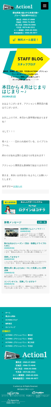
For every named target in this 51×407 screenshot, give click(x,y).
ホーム (7, 312)
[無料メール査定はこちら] (25, 43)
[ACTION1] (17, 9)
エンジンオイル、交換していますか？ (20, 281)
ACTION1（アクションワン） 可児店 (19, 346)
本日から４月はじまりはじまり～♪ (24, 89)
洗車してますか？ (11, 257)
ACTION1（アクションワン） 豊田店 (19, 335)
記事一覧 (42, 222)
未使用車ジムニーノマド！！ (32, 229)
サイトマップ (10, 327)
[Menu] (44, 5)
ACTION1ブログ (11, 320)
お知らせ (17, 186)
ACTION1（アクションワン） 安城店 (19, 339)
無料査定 (8, 323)
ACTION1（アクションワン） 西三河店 (19, 342)
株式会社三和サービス (25, 389)
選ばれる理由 (10, 316)
